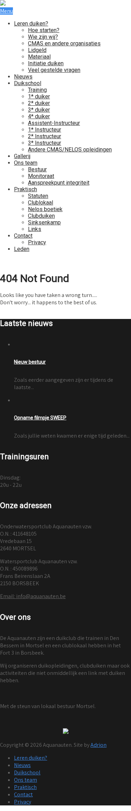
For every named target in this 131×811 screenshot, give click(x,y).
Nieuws (23, 76)
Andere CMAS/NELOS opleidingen (70, 149)
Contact (23, 235)
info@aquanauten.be (33, 596)
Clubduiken (41, 216)
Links (34, 229)
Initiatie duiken (46, 63)
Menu (6, 11)
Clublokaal (40, 202)
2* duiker (39, 103)
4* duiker (39, 116)
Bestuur (37, 169)
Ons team (25, 162)
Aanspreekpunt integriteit (58, 182)
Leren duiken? (31, 23)
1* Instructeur (44, 129)
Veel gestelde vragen (54, 70)
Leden (21, 249)
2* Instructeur (44, 136)
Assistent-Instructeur (54, 123)
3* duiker (39, 109)
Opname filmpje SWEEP (40, 418)
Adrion (98, 745)
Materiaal (39, 56)
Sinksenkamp (44, 222)
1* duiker (39, 96)
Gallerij (22, 156)
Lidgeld (37, 50)
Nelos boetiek (45, 209)
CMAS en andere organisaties (64, 43)
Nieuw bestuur (30, 362)
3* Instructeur (44, 143)
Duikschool (27, 83)
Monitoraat (41, 176)
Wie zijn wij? (43, 37)
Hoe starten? (43, 30)
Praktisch (25, 189)
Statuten (38, 196)
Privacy (37, 242)
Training (37, 90)
